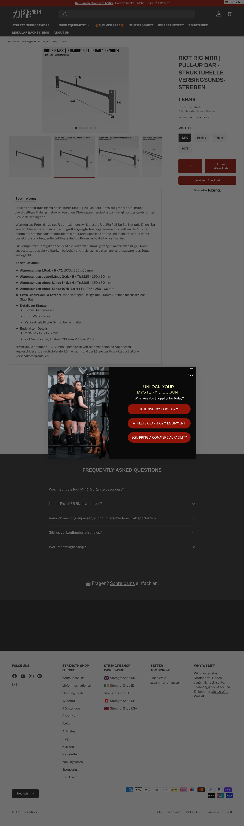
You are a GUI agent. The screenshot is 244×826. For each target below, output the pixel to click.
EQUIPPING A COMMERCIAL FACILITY (159, 437)
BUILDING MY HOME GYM (159, 409)
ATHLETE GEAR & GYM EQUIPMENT (159, 423)
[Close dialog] (191, 372)
